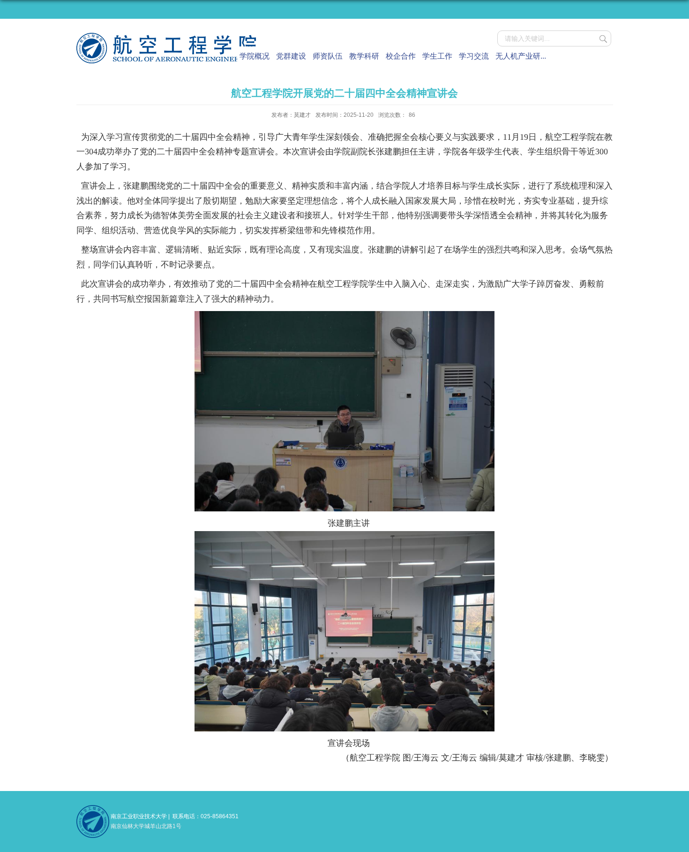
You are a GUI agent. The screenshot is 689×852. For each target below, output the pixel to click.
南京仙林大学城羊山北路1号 (146, 826)
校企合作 (401, 56)
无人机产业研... (520, 56)
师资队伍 (328, 56)
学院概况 (255, 56)
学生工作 (437, 56)
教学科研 (364, 56)
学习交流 (474, 56)
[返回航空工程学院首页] (167, 35)
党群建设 (291, 56)
